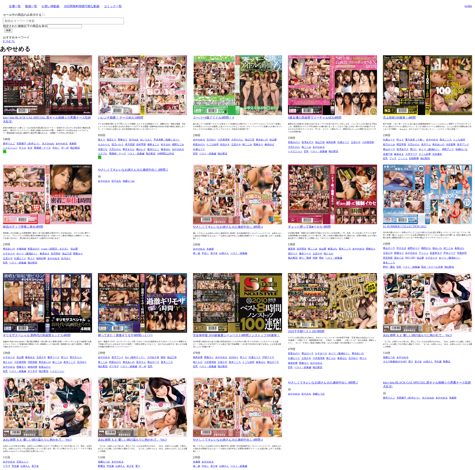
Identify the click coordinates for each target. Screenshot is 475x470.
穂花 (163, 357)
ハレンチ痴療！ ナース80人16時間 (120, 117)
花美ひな (103, 149)
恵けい (413, 149)
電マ (410, 361)
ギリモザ (32, 371)
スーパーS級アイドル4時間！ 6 (213, 117)
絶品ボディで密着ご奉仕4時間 (23, 226)
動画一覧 (31, 6)
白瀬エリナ (199, 149)
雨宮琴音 (401, 144)
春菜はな (332, 248)
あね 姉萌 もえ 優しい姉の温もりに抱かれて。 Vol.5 (37, 439)
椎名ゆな (166, 149)
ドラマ (6, 466)
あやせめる (62, 143)
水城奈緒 (21, 248)
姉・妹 (196, 253)
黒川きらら (76, 357)
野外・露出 (389, 267)
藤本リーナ (305, 253)
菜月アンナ (463, 144)
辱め (321, 257)
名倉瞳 (210, 249)
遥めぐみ (399, 257)
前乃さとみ (389, 144)
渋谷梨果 (451, 144)
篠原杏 (291, 248)
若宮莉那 (388, 257)
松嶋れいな (462, 149)
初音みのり (199, 144)
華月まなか (129, 149)
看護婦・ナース (42, 147)
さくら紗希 (425, 154)
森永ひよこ (153, 149)
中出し (56, 147)
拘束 (315, 257)
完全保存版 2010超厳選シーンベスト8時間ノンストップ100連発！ (236, 335)
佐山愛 (273, 139)
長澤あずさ (308, 142)
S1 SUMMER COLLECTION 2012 (404, 226)
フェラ (393, 158)
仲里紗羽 (462, 253)
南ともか (328, 253)
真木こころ (446, 139)
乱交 (30, 147)
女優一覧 (15, 6)
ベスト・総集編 (135, 153)
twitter (468, 6)
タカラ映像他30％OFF (395, 361)
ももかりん (104, 144)
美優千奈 (388, 154)
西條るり (122, 139)
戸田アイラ (268, 357)
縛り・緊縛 (305, 257)
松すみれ (166, 144)
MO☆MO (410, 257)
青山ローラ (389, 149)
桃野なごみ (178, 144)
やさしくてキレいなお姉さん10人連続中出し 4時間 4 (228, 226)
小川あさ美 (153, 357)
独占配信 (75, 147)
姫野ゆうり (414, 248)
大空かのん (115, 149)
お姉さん (224, 253)
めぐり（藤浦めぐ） (429, 149)
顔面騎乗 (414, 158)
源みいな (437, 248)
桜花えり (111, 139)
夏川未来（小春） (415, 139)
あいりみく (146, 139)
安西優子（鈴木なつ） (29, 143)
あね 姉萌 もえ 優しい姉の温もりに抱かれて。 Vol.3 (417, 335)
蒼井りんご (9, 143)
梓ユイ (400, 139)
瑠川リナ (293, 253)
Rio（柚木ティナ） (135, 357)
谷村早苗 (141, 144)
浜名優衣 (437, 154)
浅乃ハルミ (118, 144)
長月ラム (426, 144)
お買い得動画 (50, 6)
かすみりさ (9, 253)
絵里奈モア (436, 253)
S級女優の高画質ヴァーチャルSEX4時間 (314, 117)
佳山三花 (249, 139)
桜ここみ (247, 144)
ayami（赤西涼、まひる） (55, 248)
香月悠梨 (130, 144)
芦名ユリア (449, 253)
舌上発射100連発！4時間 (399, 117)
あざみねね (48, 143)
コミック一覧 (113, 6)
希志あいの (262, 139)
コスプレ (103, 153)
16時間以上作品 (165, 153)
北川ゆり (211, 139)
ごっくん (403, 158)
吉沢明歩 (55, 253)
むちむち (9, 41)
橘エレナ (141, 149)
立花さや (236, 144)
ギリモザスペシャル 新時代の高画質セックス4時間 (37, 335)
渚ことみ (448, 248)
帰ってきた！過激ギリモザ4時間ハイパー (125, 335)
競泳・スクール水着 (432, 267)
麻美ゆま (269, 144)
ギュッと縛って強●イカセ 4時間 (309, 226)
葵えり (101, 139)
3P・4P (65, 147)
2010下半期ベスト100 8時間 (306, 331)
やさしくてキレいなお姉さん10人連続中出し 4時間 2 (133, 169)
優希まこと (153, 144)
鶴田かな (426, 248)
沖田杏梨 (32, 362)
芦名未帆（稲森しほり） (167, 139)
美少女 (214, 253)
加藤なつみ (129, 181)
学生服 (438, 361)
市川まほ (401, 248)
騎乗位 (446, 361)
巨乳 (195, 153)
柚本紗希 (331, 142)
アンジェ (423, 253)
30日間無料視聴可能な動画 (81, 6)
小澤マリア (411, 154)
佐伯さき (225, 144)
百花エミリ (23, 461)
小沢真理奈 (224, 139)
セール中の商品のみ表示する (22, 14)
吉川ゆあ (134, 139)
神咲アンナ (448, 149)
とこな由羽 (213, 144)
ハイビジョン (10, 147)
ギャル (22, 147)
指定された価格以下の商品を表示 (25, 26)
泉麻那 (72, 143)
